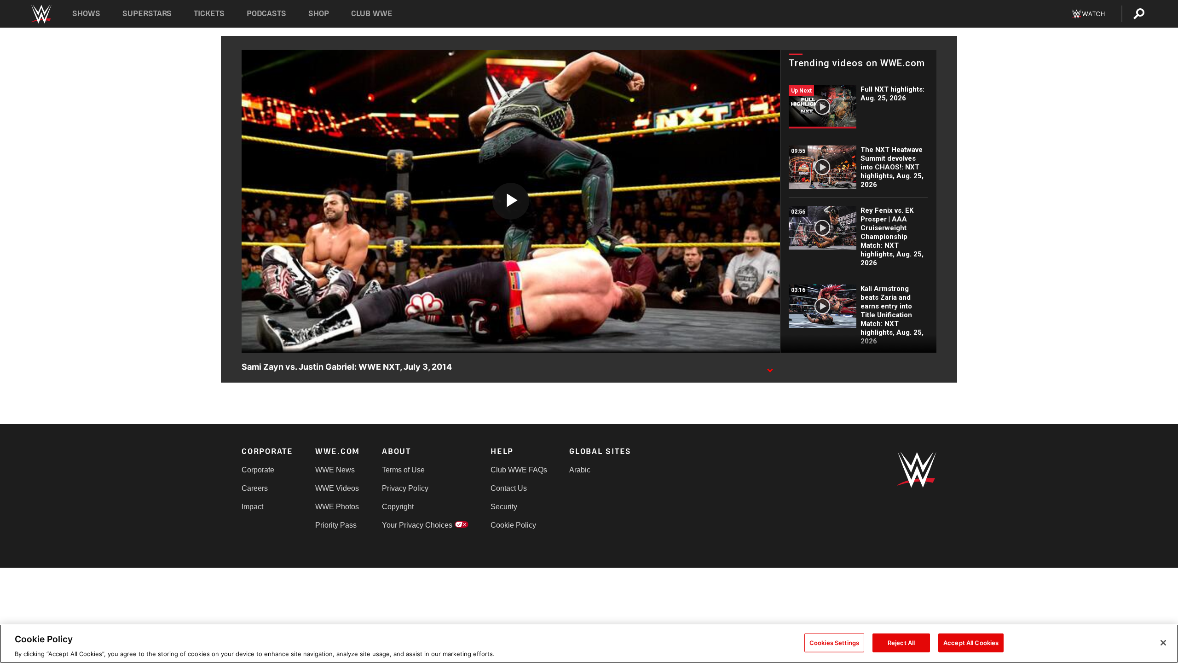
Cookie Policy (513, 525)
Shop (318, 13)
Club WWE (372, 13)
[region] (589, 643)
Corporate (258, 470)
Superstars (147, 13)
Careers (255, 488)
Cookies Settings (834, 642)
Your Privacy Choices (417, 525)
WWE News (335, 470)
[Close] (1163, 643)
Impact (252, 507)
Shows (86, 13)
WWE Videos (337, 488)
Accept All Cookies (971, 642)
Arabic (579, 470)
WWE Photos (337, 507)
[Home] (41, 14)
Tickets (209, 13)
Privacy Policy (405, 488)
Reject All (901, 642)
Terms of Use (403, 470)
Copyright (398, 507)
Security (504, 507)
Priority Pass (336, 525)
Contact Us (509, 488)
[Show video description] (770, 367)
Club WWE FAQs (519, 470)
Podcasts (266, 13)
